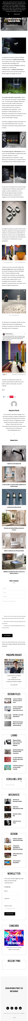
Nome (5, 891)
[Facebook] (7, 1008)
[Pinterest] (16, 1008)
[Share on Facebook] (8, 397)
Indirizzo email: (8, 906)
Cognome (6, 898)
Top (14, 1017)
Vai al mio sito (14, 684)
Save (12, 396)
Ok (8, 14)
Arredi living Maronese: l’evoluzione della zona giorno (18, 751)
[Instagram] (11, 1008)
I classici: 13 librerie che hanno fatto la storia (17, 700)
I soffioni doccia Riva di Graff (14, 507)
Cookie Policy (17, 14)
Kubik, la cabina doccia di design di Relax (14, 550)
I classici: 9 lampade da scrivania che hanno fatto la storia (18, 708)
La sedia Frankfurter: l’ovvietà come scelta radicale (18, 759)
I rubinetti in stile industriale (14, 463)
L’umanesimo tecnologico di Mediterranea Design (18, 847)
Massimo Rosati (14, 24)
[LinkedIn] (20, 1008)
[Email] (15, 397)
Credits (22, 1013)
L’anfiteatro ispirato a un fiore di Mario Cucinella (18, 767)
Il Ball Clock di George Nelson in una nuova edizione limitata (18, 723)
